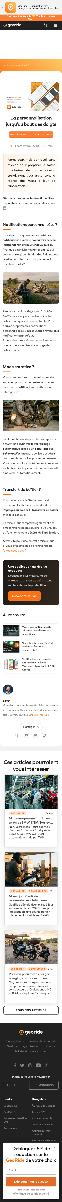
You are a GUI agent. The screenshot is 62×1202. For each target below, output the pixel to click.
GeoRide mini (10, 1105)
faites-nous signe (13, 550)
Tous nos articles (31, 1010)
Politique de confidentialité (31, 1193)
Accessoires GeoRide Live (15, 1120)
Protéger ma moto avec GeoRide (31, 134)
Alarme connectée (42, 1118)
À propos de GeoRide (43, 1105)
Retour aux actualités (18, 65)
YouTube (44, 714)
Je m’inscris (44, 1085)
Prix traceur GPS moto (44, 1140)
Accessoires (10, 1128)
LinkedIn (33, 714)
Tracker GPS (38, 1112)
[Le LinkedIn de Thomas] (8, 690)
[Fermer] (3, 7)
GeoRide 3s (9, 1112)
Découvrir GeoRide (24, 596)
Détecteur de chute (43, 1124)
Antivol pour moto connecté (42, 1132)
